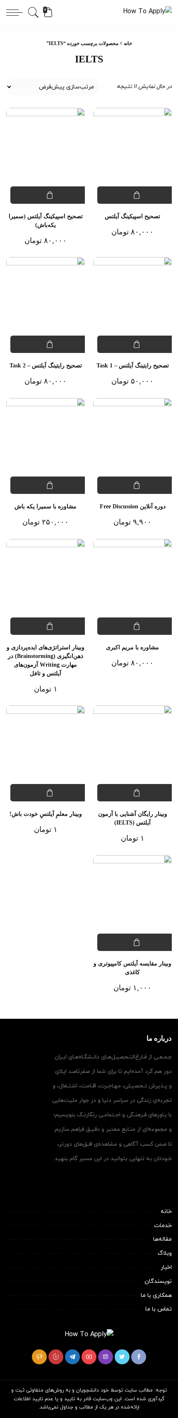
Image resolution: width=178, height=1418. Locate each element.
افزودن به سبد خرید (136, 195)
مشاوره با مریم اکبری (132, 647)
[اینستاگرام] (105, 1356)
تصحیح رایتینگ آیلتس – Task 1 (132, 365)
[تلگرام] (72, 1356)
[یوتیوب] (89, 1356)
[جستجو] (35, 12)
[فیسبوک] (138, 1356)
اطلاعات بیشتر (136, 485)
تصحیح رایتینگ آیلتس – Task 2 (46, 365)
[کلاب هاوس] (39, 1356)
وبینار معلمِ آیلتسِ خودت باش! (46, 814)
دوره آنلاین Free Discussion (133, 506)
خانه (128, 43)
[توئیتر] (122, 1356)
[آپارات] (55, 1356)
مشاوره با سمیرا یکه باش (45, 506)
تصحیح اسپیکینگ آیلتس (132, 216)
